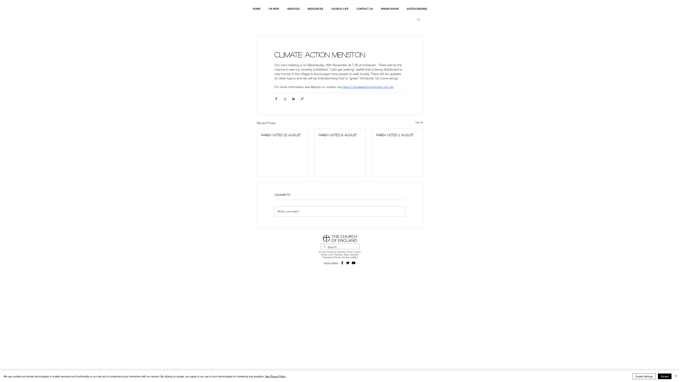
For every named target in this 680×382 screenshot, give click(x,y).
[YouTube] (353, 263)
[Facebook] (342, 263)
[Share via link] (302, 98)
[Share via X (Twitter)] (285, 98)
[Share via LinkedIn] (293, 98)
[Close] (676, 376)
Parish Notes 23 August (281, 135)
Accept (664, 376)
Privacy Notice (331, 263)
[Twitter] (348, 263)
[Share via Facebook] (276, 98)
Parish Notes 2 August (395, 135)
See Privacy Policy (275, 376)
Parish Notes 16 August (338, 135)
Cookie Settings (644, 376)
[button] (418, 19)
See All (419, 122)
